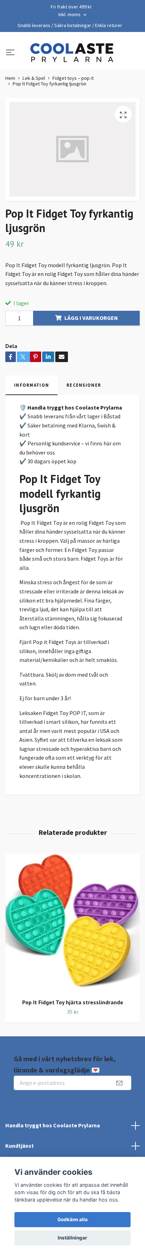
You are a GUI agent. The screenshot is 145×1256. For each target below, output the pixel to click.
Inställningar (72, 1238)
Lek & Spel (34, 78)
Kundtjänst (19, 1145)
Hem (10, 78)
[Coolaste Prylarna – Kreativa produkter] (71, 53)
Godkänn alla (72, 1219)
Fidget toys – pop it (73, 78)
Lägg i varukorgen (91, 317)
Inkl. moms (70, 14)
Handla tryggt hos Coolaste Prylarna (52, 1125)
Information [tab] (31, 385)
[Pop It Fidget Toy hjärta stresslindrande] (72, 923)
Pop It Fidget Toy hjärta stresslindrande (72, 1002)
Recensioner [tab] (84, 385)
